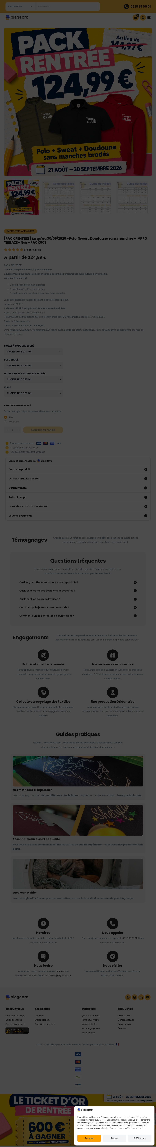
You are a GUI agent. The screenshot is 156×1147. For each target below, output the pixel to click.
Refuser (114, 1138)
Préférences (139, 1138)
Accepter (89, 1138)
